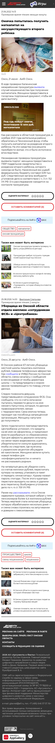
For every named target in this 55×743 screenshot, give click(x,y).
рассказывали (21, 492)
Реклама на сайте (13, 631)
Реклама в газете (37, 631)
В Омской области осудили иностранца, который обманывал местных (31, 591)
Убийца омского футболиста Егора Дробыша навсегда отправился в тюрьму (31, 265)
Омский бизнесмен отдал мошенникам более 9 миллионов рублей (30, 582)
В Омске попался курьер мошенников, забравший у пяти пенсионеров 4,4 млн (31, 573)
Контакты (8, 642)
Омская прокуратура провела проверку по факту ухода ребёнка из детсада (32, 247)
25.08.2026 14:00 (9, 299)
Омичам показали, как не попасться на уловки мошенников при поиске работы (31, 609)
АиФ (3, 74)
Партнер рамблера (26, 729)
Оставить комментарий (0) (27, 207)
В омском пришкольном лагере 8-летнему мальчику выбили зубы (32, 275)
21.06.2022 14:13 (8, 11)
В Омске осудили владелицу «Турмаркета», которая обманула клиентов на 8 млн (32, 285)
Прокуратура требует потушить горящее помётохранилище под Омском (31, 256)
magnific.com (8, 354)
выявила (39, 87)
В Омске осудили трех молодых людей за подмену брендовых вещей (31, 600)
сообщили (12, 374)
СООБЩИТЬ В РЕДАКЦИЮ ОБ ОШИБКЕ (23, 646)
